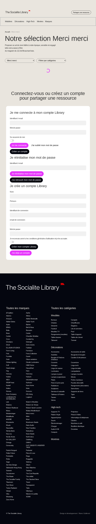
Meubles (55, 315)
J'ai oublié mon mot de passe (44, 145)
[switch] (12, 140)
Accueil (7, 32)
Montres (55, 439)
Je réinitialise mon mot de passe (27, 174)
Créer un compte (19, 151)
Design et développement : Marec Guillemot (75, 513)
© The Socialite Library (14, 513)
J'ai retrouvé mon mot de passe (26, 180)
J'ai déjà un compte (21, 253)
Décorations (57, 347)
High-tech (56, 407)
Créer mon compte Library (24, 247)
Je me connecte (19, 145)
